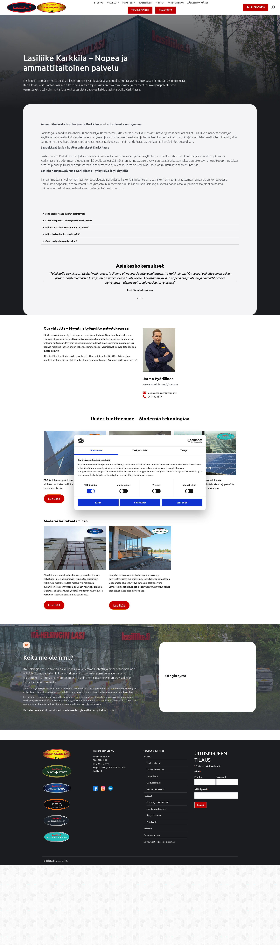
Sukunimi (221, 777)
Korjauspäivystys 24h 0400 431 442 (109, 767)
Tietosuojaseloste (152, 835)
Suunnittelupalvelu (155, 789)
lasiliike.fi (97, 771)
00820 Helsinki (100, 760)
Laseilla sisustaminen (156, 809)
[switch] (123, 491)
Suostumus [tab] (96, 450)
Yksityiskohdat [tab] (140, 450)
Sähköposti (201, 789)
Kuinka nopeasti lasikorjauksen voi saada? (68, 220)
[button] (140, 213)
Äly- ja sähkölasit (154, 815)
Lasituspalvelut (154, 782)
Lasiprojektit (152, 776)
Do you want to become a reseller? (159, 841)
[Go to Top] (276, 941)
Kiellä (98, 502)
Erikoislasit (152, 822)
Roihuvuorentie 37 (101, 756)
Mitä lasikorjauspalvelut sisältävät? (65, 213)
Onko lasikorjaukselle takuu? (61, 241)
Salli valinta (140, 502)
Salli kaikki (182, 502)
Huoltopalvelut (154, 763)
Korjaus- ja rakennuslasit (158, 802)
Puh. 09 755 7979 (101, 763)
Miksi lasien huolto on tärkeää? (62, 234)
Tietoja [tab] (183, 450)
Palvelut (147, 756)
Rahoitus (148, 828)
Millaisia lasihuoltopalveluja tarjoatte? (67, 227)
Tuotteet (148, 795)
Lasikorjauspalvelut (155, 769)
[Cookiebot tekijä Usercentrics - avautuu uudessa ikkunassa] (189, 441)
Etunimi (198, 777)
